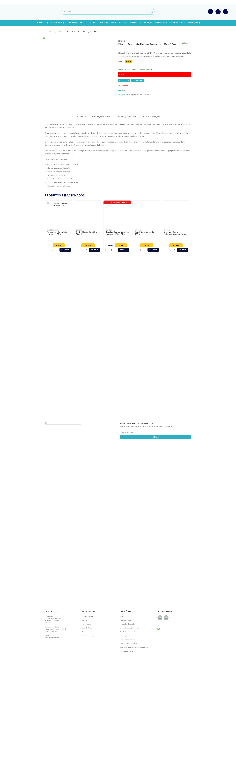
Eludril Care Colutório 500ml (144, 233)
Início (47, 32)
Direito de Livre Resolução (128, 643)
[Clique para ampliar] (49, 103)
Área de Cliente (87, 628)
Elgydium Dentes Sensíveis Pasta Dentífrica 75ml (117, 233)
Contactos (85, 620)
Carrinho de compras (89, 636)
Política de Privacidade (127, 624)
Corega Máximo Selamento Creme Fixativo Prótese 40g (175, 233)
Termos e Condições (126, 651)
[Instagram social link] (211, 2)
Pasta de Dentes (145, 95)
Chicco (62, 32)
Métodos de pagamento (127, 640)
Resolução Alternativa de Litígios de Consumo (135, 647)
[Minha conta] (210, 11)
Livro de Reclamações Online (129, 628)
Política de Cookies (126, 620)
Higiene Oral (135, 95)
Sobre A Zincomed (88, 616)
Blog (121, 616)
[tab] (81, 115)
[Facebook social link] (208, 2)
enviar (156, 437)
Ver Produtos (86, 624)
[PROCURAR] (151, 12)
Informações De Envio (127, 636)
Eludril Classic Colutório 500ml (86, 233)
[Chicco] (185, 43)
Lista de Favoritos (88, 632)
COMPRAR (138, 80)
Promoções (54, 32)
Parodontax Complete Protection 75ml (57, 233)
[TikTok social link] (215, 2)
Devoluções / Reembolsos (128, 632)
